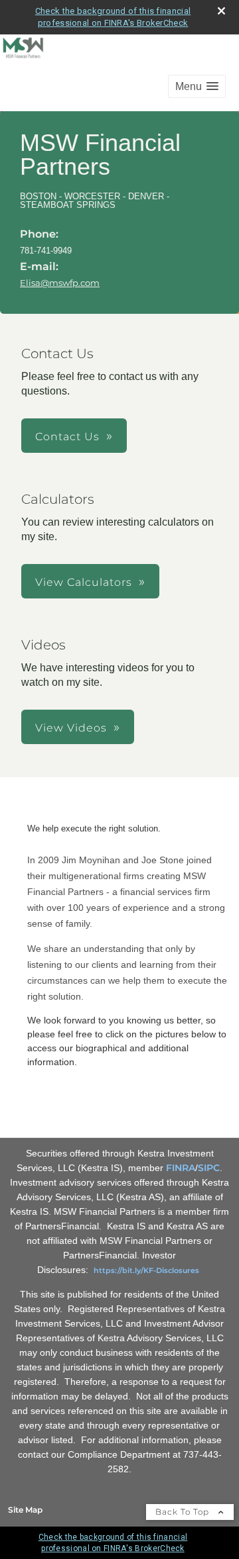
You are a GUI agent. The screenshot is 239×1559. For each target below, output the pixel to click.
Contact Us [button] (67, 436)
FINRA (180, 1168)
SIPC (209, 1168)
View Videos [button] (71, 728)
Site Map (25, 1510)
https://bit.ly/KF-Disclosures (146, 1270)
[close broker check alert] (221, 11)
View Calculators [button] (83, 582)
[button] (197, 86)
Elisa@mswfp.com (60, 282)
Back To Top (183, 1512)
